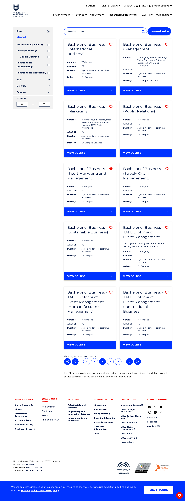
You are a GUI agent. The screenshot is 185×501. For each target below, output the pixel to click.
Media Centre (48, 407)
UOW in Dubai (128, 423)
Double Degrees (29, 56)
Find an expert (48, 420)
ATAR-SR (22, 98)
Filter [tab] (20, 31)
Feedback (152, 422)
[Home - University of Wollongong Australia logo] (21, 10)
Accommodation (23, 420)
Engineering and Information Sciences (79, 413)
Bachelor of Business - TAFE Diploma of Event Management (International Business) (143, 301)
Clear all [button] (21, 37)
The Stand (46, 411)
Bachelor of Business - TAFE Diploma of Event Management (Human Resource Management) (87, 301)
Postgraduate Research (30, 72)
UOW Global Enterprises (127, 428)
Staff (145, 6)
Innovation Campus (131, 405)
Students (129, 6)
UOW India (126, 434)
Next (129, 361)
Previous (75, 361)
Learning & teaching (104, 418)
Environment (101, 409)
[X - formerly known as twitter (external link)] (155, 407)
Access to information (100, 428)
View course (76, 90)
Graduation (100, 405)
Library (115, 6)
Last (137, 361)
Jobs (96, 433)
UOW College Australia (128, 410)
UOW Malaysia (128, 438)
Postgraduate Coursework (23, 64)
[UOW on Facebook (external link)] (149, 407)
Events (44, 415)
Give (104, 6)
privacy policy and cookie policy (40, 490)
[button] (111, 44)
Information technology (21, 415)
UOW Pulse (126, 442)
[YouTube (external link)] (161, 407)
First (67, 361)
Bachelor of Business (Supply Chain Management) (142, 173)
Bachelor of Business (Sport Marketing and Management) (86, 173)
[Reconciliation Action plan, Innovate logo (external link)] (123, 468)
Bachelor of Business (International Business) (86, 49)
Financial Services (103, 422)
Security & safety (24, 425)
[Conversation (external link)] (161, 412)
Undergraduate (25, 50)
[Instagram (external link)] (149, 412)
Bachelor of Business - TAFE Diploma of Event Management (143, 232)
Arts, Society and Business (77, 406)
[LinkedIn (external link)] (155, 412)
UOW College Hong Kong (131, 417)
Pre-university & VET (29, 44)
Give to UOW (153, 426)
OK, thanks (159, 490)
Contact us (153, 417)
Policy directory (102, 414)
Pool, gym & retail (24, 429)
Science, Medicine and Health (77, 419)
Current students (24, 405)
